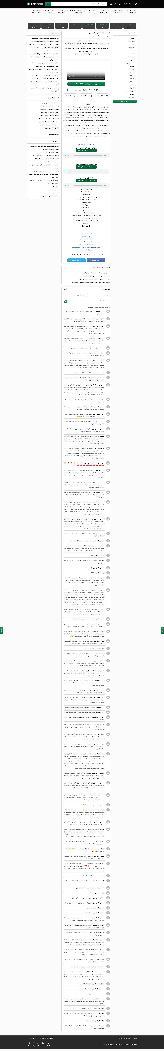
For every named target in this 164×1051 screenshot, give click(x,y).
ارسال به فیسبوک (94, 260)
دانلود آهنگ (127, 4)
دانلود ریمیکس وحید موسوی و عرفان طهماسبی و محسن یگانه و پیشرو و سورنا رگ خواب (43, 70)
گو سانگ (35, 4)
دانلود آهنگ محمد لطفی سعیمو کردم (48, 131)
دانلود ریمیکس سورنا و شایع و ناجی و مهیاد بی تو (96, 276)
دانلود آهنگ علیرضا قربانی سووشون (48, 122)
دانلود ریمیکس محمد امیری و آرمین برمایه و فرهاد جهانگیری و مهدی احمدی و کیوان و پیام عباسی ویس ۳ (44, 77)
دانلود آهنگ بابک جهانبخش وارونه (49, 109)
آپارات (33, 1046)
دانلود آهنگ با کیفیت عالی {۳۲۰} (86, 151)
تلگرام (48, 1046)
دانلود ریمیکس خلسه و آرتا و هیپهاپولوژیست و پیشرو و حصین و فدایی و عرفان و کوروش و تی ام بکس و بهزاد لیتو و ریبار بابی (43, 57)
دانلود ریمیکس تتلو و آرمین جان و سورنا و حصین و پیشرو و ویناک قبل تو (90, 282)
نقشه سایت (127, 1038)
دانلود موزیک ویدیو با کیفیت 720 (85, 84)
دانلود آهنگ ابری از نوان (51, 162)
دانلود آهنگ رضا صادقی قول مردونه (48, 119)
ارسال (65, 301)
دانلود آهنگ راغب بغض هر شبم (49, 103)
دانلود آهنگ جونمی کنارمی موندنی (49, 152)
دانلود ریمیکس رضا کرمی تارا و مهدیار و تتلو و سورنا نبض (94, 279)
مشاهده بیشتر (124, 102)
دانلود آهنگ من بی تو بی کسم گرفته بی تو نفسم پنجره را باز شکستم (43, 166)
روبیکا (29, 1046)
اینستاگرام (42, 1046)
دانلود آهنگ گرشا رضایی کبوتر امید (49, 106)
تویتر (37, 1046)
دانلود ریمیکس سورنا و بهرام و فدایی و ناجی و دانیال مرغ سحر (44, 83)
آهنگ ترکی (113, 4)
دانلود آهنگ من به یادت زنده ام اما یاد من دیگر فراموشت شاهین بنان (43, 175)
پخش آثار (120, 1038)
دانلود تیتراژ (92, 36)
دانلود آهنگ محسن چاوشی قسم (49, 116)
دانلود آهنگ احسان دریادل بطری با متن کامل (46, 159)
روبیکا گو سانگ (69, 96)
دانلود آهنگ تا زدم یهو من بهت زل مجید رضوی (46, 171)
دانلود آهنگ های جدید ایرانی (50, 196)
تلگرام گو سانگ (101, 96)
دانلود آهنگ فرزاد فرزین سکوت (50, 128)
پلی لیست (119, 4)
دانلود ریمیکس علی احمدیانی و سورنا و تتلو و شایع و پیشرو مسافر (44, 89)
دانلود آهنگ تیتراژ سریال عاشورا (98, 33)
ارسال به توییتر (75, 260)
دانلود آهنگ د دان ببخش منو (50, 149)
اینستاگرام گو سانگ (85, 96)
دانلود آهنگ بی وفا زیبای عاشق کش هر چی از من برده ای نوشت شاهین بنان (43, 182)
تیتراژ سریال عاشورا (92, 255)
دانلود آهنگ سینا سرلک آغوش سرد (49, 125)
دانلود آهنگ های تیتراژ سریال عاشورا (85, 90)
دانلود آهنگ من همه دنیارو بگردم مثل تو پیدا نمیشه (44, 146)
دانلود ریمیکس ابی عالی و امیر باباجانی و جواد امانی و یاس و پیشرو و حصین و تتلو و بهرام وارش (44, 64)
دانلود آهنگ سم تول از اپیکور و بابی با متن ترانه (45, 156)
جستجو (48, 4)
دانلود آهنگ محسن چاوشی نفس (49, 112)
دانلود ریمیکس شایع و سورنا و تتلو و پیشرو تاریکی (96, 273)
